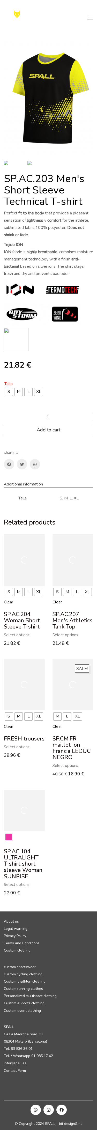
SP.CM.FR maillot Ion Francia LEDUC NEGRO (72, 748)
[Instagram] (48, 1110)
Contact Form (15, 1070)
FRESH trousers (24, 739)
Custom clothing (17, 950)
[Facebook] (9, 464)
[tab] (48, 484)
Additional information (23, 484)
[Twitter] (22, 464)
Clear (8, 602)
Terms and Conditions (22, 943)
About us (11, 921)
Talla (8, 384)
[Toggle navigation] (90, 17)
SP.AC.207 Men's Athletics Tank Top (72, 620)
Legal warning (15, 928)
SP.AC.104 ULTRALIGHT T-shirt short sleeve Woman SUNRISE (23, 864)
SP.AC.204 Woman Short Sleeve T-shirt (22, 620)
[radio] (9, 392)
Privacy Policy (15, 936)
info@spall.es (15, 1063)
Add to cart (48, 430)
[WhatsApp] (35, 464)
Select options (16, 635)
